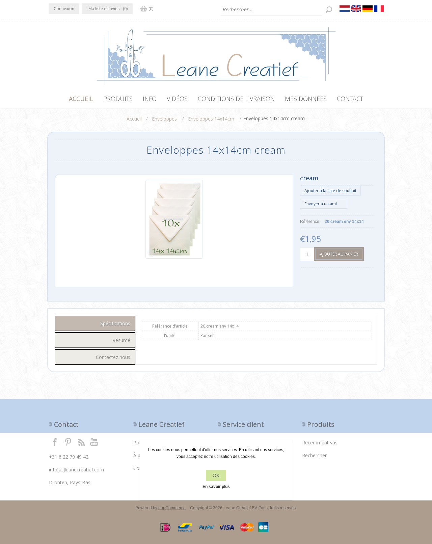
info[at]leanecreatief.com (76, 469)
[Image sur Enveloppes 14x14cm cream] (174, 257)
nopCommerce (172, 508)
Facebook (55, 441)
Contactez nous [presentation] (113, 357)
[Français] (379, 8)
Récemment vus (320, 442)
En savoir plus (216, 486)
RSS (81, 441)
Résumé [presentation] (121, 340)
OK (216, 475)
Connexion (64, 8)
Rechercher (314, 455)
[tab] (95, 323)
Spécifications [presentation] (115, 323)
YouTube (94, 441)
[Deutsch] (367, 8)
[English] (356, 8)
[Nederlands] (344, 8)
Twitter (68, 441)
